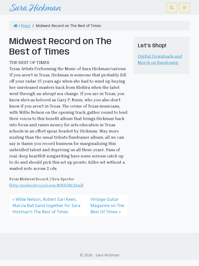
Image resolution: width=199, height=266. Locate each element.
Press (25, 25)
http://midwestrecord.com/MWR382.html (46, 185)
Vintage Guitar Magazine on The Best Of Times (107, 205)
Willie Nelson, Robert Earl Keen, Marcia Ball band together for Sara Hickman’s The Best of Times (46, 205)
